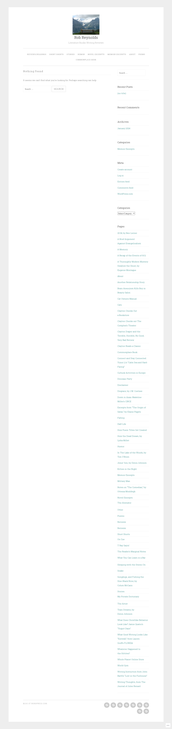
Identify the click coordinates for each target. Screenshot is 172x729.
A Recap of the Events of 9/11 (131, 255)
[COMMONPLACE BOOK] (146, 711)
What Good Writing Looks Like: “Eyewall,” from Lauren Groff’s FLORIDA (132, 638)
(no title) (121, 93)
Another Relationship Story (131, 282)
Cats (119, 304)
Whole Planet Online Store (130, 659)
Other (120, 509)
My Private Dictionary (128, 596)
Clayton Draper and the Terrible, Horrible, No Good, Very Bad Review (130, 335)
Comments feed (125, 187)
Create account (124, 169)
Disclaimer (122, 385)
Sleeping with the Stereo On (131, 564)
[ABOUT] (146, 705)
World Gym (122, 665)
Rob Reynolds (86, 37)
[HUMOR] (126, 705)
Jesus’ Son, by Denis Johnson (132, 462)
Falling (120, 417)
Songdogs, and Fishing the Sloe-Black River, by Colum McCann (130, 581)
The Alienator (124, 502)
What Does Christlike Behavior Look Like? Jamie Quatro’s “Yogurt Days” (132, 624)
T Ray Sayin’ (123, 545)
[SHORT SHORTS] (113, 705)
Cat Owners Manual (127, 298)
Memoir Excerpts (117, 54)
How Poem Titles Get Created (132, 430)
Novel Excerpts (96, 54)
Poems (141, 54)
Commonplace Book (86, 60)
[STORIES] (120, 705)
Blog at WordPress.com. (35, 703)
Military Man (123, 481)
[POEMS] (139, 711)
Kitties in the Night (127, 469)
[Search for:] (37, 89)
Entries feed (123, 181)
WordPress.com (125, 193)
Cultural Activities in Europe (131, 372)
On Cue (121, 539)
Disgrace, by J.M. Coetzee (129, 391)
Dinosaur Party (124, 378)
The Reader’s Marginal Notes (131, 551)
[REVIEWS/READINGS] (106, 705)
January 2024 (123, 128)
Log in (120, 175)
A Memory (122, 249)
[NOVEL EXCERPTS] (133, 705)
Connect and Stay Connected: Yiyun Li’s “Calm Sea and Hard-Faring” (132, 362)
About (132, 54)
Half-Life (121, 424)
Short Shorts (56, 54)
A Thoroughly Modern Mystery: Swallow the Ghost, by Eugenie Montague (132, 265)
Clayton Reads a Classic (129, 346)
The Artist (122, 603)
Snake (120, 570)
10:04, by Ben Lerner (127, 233)
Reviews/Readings (36, 54)
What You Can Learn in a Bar (131, 557)
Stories (71, 54)
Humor (81, 54)
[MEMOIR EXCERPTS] (139, 705)
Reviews (121, 522)
